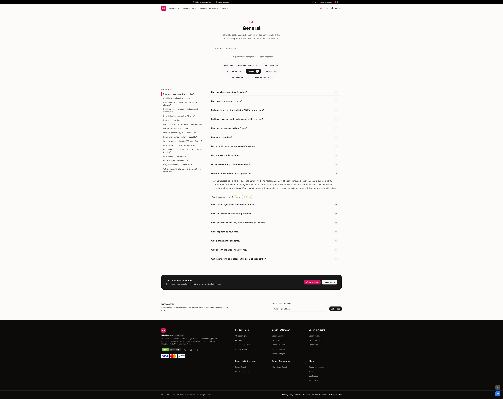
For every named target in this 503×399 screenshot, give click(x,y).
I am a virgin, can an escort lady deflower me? (182, 124)
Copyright (306, 395)
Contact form (329, 282)
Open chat (313, 282)
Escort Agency (315, 380)
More (224, 8)
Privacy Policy (287, 395)
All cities (238, 340)
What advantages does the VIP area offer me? (182, 141)
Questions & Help (242, 345)
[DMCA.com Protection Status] (171, 350)
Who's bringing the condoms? (175, 160)
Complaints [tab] (271, 65)
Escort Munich (278, 340)
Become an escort (325, 2)
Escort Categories (208, 8)
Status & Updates (335, 395)
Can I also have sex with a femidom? (178, 94)
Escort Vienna (314, 336)
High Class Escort (279, 367)
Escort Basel (240, 367)
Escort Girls (174, 8)
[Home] (163, 8)
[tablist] (251, 71)
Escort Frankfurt (278, 345)
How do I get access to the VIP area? (179, 116)
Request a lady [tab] (239, 77)
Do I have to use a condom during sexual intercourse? (180, 110)
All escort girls (241, 336)
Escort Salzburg (315, 340)
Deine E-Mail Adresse (281, 303)
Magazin (312, 371)
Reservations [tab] (262, 77)
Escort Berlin (277, 336)
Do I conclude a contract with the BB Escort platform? (181, 103)
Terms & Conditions (319, 395)
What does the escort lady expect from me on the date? (182, 150)
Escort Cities (188, 8)
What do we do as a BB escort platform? (180, 145)
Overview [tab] (228, 65)
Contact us (313, 376)
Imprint (297, 395)
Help (314, 2)
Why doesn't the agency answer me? (178, 165)
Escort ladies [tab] (233, 71)
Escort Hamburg (278, 349)
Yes (239, 197)
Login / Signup (241, 349)
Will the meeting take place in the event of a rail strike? (182, 170)
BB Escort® (171, 395)
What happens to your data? (175, 156)
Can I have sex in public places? (176, 98)
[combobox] (253, 48)
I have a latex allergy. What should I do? (180, 133)
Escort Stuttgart (278, 353)
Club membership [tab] (247, 65)
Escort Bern (314, 345)
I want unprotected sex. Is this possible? (180, 137)
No (248, 197)
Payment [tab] (270, 71)
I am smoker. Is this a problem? (176, 128)
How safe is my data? (172, 120)
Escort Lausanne (242, 371)
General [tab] (253, 71)
